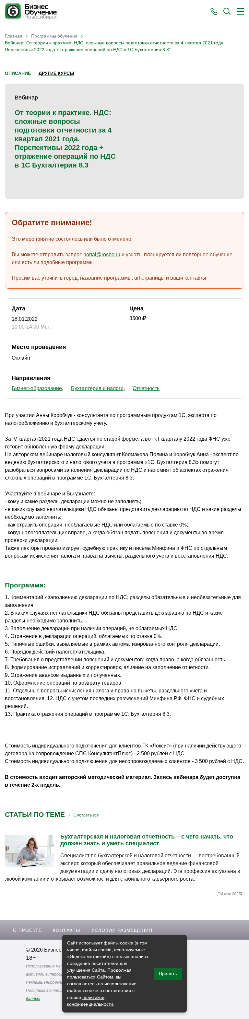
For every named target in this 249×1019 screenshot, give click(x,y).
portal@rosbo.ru (101, 254)
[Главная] (31, 11)
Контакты (66, 930)
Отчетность (146, 388)
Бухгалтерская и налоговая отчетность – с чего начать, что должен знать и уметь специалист (146, 840)
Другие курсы (56, 73)
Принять (168, 973)
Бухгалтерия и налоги (97, 388)
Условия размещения (121, 930)
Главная (13, 36)
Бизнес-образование (37, 388)
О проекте (27, 930)
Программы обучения (54, 36)
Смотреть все (86, 815)
